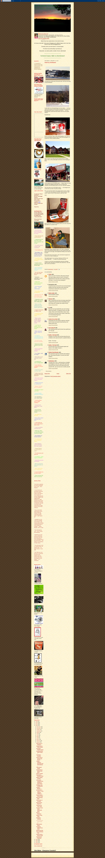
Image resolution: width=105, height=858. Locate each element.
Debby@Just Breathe (53, 352)
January (38, 742)
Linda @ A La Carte (53, 319)
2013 (37, 722)
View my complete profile (43, 38)
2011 (37, 725)
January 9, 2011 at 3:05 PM (53, 358)
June (38, 735)
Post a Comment (48, 371)
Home (58, 373)
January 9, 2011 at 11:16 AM (53, 342)
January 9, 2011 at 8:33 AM (53, 316)
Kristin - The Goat (53, 334)
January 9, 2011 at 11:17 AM (53, 349)
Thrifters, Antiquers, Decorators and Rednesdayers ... (39, 763)
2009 (37, 840)
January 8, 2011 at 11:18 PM (53, 281)
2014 (37, 721)
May (38, 736)
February (38, 740)
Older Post (68, 373)
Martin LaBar (51, 293)
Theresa (50, 298)
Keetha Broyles (44, 33)
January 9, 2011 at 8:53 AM (53, 325)
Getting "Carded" (39, 773)
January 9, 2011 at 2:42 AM (53, 296)
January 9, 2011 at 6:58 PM (53, 368)
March (38, 739)
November (39, 728)
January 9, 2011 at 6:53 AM (53, 304)
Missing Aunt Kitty (39, 830)
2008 (37, 842)
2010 (37, 839)
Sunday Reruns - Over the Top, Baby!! (39, 771)
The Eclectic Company (46, 5)
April (38, 737)
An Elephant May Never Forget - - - (39, 752)
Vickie (50, 274)
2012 (37, 724)
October (38, 729)
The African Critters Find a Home (39, 827)
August (38, 732)
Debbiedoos (51, 360)
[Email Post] (59, 269)
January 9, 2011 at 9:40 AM (53, 332)
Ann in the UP (52, 327)
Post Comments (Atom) (55, 376)
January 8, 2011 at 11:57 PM (53, 290)
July (37, 733)
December (39, 726)
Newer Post (47, 373)
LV (49, 307)
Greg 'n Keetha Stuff (38, 845)
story (39, 202)
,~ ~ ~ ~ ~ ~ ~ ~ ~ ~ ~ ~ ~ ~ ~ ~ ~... (39, 821)
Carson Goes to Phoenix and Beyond (39, 758)
